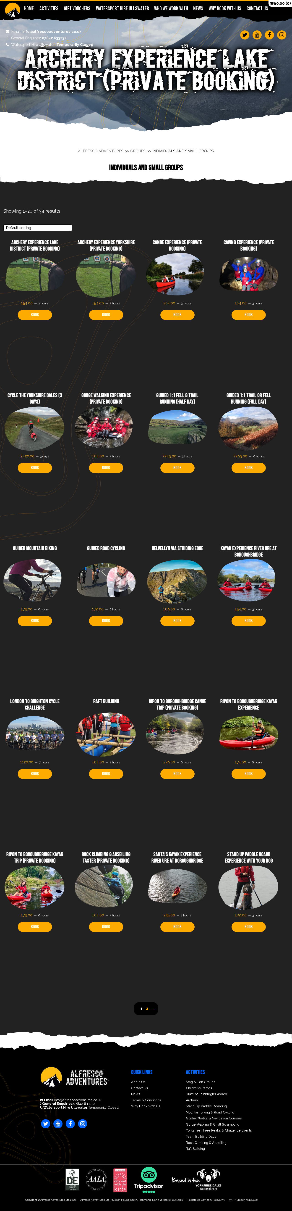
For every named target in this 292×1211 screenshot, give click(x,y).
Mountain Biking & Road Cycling (210, 1112)
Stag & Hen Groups (200, 1082)
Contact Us (257, 8)
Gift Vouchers (77, 8)
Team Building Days (201, 1136)
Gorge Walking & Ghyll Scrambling (212, 1124)
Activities (48, 8)
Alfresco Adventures (100, 151)
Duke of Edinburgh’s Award (206, 1094)
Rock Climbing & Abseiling (206, 1143)
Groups (138, 151)
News (198, 8)
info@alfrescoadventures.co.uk (46, 32)
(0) (282, 3)
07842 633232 (38, 38)
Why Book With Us (225, 8)
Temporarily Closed (52, 45)
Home (29, 8)
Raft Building (195, 1148)
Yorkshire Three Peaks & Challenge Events (219, 1130)
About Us (138, 1082)
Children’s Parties (199, 1088)
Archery (192, 1100)
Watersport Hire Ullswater (122, 8)
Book (35, 315)
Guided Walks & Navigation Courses (214, 1118)
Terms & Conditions (146, 1100)
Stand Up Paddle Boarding (206, 1106)
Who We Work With (171, 8)
